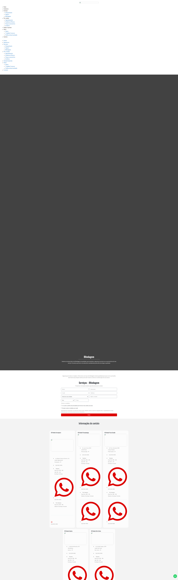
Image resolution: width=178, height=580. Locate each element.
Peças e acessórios (10, 24)
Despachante (8, 12)
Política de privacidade (11, 35)
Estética (7, 25)
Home (5, 7)
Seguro (7, 14)
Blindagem (8, 16)
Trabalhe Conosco (10, 33)
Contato (5, 37)
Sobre (5, 29)
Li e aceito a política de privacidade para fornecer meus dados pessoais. (77, 405)
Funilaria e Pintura (10, 22)
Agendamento (9, 20)
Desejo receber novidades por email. (70, 408)
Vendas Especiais (8, 27)
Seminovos (6, 9)
